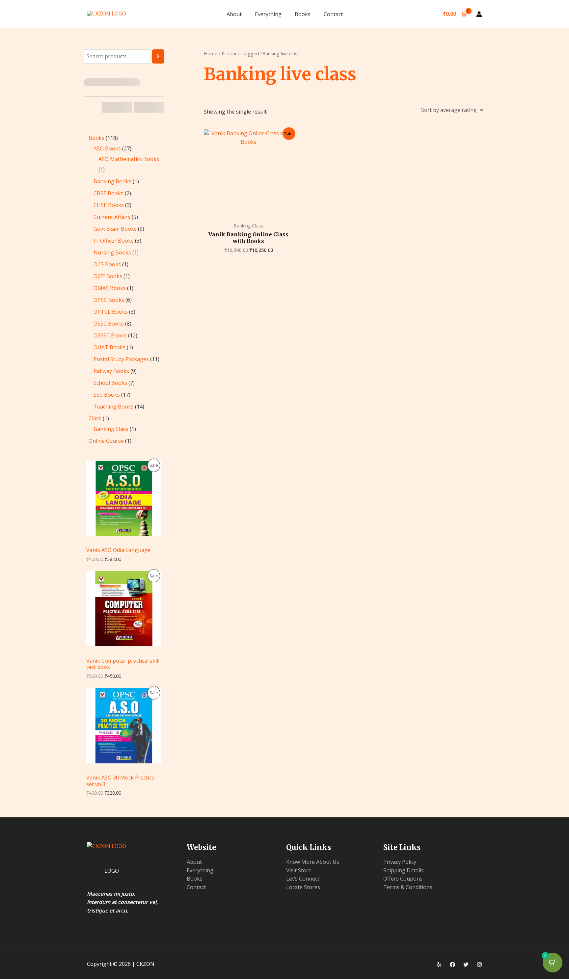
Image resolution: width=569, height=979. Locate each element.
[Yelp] (439, 964)
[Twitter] (466, 964)
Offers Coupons (402, 878)
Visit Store (299, 870)
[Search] (158, 56)
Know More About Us (312, 861)
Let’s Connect (302, 878)
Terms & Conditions (407, 887)
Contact (333, 14)
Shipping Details (403, 870)
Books (303, 14)
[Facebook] (452, 964)
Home (210, 53)
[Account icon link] (479, 14)
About (234, 14)
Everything (268, 14)
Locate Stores (303, 887)
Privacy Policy (399, 861)
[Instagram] (479, 964)
